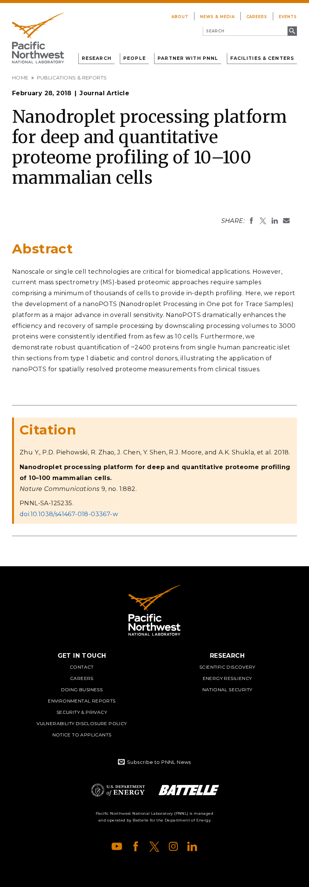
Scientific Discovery (227, 667)
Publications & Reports (72, 78)
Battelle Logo (188, 790)
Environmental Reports (81, 701)
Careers (257, 16)
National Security (227, 689)
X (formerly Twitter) (154, 846)
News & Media (217, 16)
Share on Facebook (251, 221)
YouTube (116, 846)
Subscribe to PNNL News (159, 762)
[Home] (38, 38)
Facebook (135, 846)
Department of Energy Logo (118, 790)
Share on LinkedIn (275, 221)
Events (288, 16)
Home (20, 78)
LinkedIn (192, 846)
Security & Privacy (82, 712)
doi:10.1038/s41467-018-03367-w (69, 514)
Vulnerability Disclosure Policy (82, 723)
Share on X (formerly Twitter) (263, 221)
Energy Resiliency (227, 678)
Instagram (173, 846)
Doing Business (82, 689)
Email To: (286, 221)
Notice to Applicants (82, 735)
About (179, 16)
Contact (82, 667)
